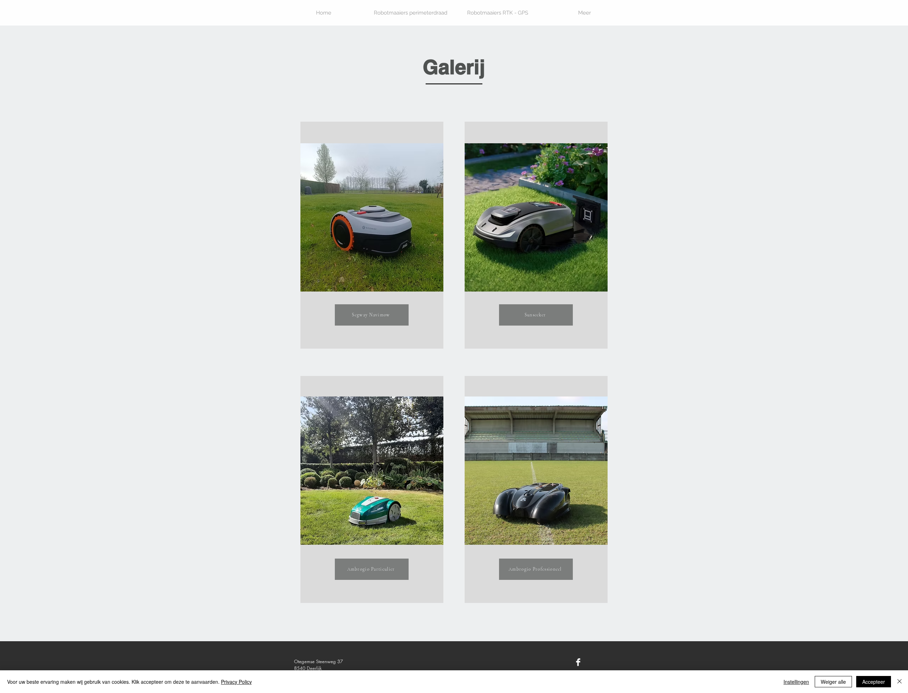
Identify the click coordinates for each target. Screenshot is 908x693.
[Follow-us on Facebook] (578, 662)
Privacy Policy (236, 681)
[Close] (899, 681)
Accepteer (873, 681)
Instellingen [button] (796, 681)
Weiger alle (833, 681)
